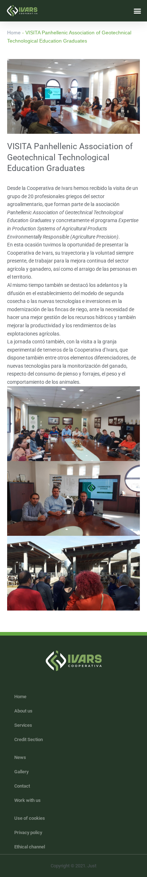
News (20, 757)
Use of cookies (29, 818)
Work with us (27, 800)
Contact (22, 786)
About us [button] (23, 711)
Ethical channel (29, 846)
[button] (137, 10)
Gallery (21, 771)
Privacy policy (28, 832)
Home (14, 32)
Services (23, 725)
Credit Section (28, 739)
